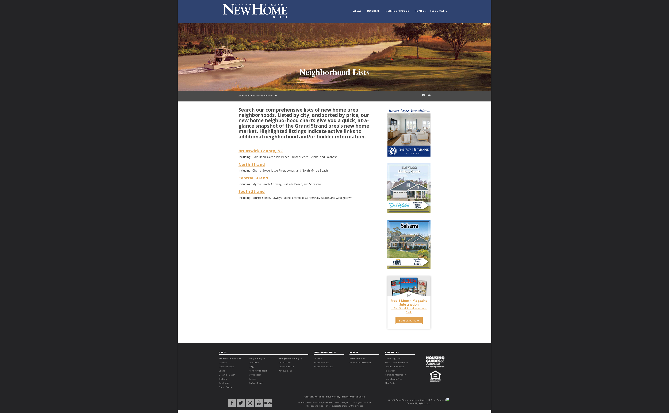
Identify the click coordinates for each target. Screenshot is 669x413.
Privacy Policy (333, 396)
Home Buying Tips (393, 379)
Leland (222, 370)
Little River (254, 362)
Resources (437, 10)
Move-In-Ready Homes (360, 362)
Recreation (390, 370)
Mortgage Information (395, 374)
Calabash (223, 362)
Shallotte (223, 379)
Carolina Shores (226, 366)
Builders (373, 10)
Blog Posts (390, 383)
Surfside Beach (256, 383)
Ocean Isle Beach (227, 374)
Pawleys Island (285, 370)
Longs (251, 366)
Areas (357, 10)
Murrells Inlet (285, 362)
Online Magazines (393, 358)
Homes (419, 10)
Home (242, 95)
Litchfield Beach (286, 366)
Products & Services (394, 366)
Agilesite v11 (424, 403)
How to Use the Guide (353, 396)
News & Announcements (396, 362)
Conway (252, 379)
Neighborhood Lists (323, 366)
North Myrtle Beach (258, 370)
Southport (224, 383)
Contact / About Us (314, 396)
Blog (268, 403)
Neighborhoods (397, 10)
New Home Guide (325, 352)
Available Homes (357, 358)
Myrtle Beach (255, 374)
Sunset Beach (225, 387)
